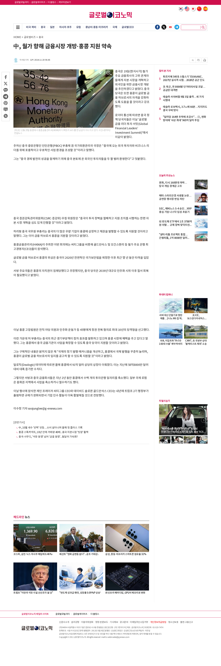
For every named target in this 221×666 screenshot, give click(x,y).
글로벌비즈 (30, 37)
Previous (163, 420)
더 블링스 (52, 2)
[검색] (203, 27)
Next (203, 420)
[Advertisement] (81, 188)
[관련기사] (19, 422)
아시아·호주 (65, 27)
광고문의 (124, 622)
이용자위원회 (87, 622)
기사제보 (114, 622)
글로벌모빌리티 (22, 2)
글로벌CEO (128, 27)
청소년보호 (173, 622)
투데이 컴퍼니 (166, 294)
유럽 (78, 27)
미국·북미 (31, 27)
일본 (52, 27)
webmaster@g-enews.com (118, 637)
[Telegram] (176, 27)
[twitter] (163, 27)
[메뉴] (18, 27)
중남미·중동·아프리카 (96, 27)
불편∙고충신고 (186, 622)
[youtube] (170, 27)
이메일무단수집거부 (139, 622)
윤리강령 (75, 622)
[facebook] (157, 27)
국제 (114, 27)
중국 (43, 27)
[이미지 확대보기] (109, 73)
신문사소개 (64, 622)
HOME (17, 37)
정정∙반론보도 (101, 622)
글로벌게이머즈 (38, 2)
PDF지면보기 (65, 2)
